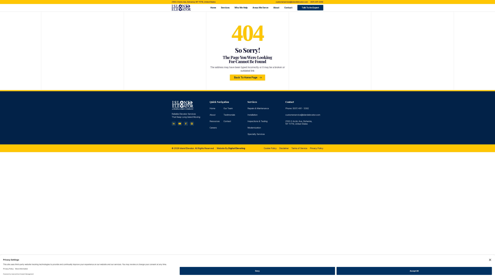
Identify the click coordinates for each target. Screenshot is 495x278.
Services (225, 7)
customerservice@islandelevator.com (292, 2)
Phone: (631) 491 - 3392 (297, 108)
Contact (288, 7)
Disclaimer (284, 148)
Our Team (228, 108)
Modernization (254, 127)
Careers (213, 127)
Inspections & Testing (257, 121)
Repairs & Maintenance (258, 108)
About (276, 7)
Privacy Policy (316, 148)
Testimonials (229, 115)
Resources (215, 121)
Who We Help (241, 7)
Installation (253, 115)
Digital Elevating (236, 148)
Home (213, 7)
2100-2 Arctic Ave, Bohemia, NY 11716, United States (194, 2)
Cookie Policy (270, 148)
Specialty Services (256, 134)
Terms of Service (299, 148)
